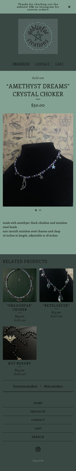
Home (38, 403)
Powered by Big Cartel (38, 461)
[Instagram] (38, 449)
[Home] (38, 36)
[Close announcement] (69, 7)
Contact (42, 64)
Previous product (25, 386)
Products (21, 64)
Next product (53, 386)
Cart (59, 64)
